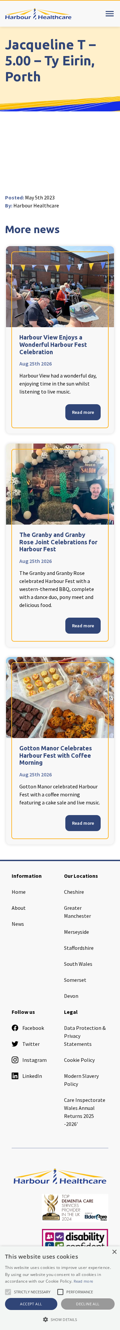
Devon (71, 995)
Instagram (34, 1060)
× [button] (114, 1252)
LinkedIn (32, 1076)
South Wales (78, 963)
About (19, 907)
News (18, 923)
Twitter (31, 1044)
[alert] (60, 1288)
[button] (60, 1319)
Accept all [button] (31, 1303)
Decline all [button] (87, 1303)
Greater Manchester (77, 911)
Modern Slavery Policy (81, 1080)
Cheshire (74, 891)
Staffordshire (79, 947)
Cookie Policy (79, 1060)
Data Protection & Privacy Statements (85, 1036)
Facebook (33, 1028)
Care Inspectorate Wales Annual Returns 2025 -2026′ (84, 1112)
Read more (83, 412)
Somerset (75, 979)
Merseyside (76, 931)
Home (19, 891)
